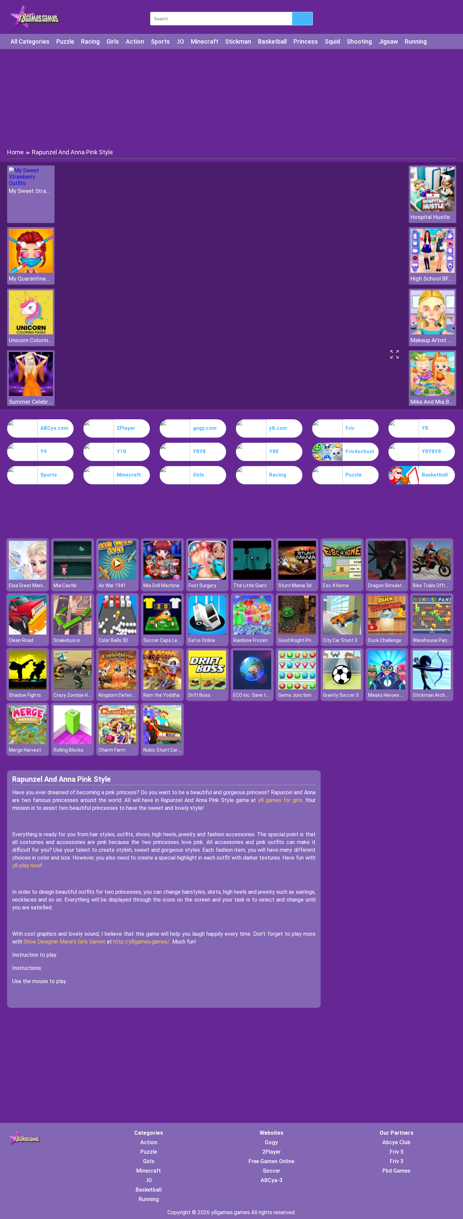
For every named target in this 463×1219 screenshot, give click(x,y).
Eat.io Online (201, 640)
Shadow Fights (25, 695)
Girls (112, 41)
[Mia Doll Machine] (162, 578)
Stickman (238, 41)
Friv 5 (396, 1152)
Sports (160, 41)
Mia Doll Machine (161, 585)
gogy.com (205, 428)
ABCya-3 (271, 1180)
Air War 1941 (112, 585)
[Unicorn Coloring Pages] (31, 332)
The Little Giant (250, 585)
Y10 (121, 451)
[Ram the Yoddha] (162, 687)
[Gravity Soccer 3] (342, 687)
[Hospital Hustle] (432, 209)
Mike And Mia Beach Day (432, 401)
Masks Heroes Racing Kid (395, 695)
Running (416, 41)
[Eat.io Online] (207, 632)
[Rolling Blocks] (73, 742)
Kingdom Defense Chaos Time (132, 695)
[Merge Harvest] (28, 742)
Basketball (272, 41)
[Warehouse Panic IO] (432, 632)
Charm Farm (112, 750)
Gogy (271, 1142)
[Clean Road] (28, 632)
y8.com (278, 428)
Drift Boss (199, 695)
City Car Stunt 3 (340, 640)
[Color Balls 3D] (118, 632)
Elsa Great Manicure (31, 585)
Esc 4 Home (336, 585)
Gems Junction (294, 695)
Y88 (274, 451)
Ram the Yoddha (161, 695)
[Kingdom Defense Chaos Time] (118, 687)
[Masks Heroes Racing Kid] (387, 687)
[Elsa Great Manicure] (28, 578)
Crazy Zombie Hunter (77, 695)
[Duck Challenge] (387, 632)
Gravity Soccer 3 (341, 695)
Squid (332, 41)
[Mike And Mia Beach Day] (432, 394)
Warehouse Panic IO (434, 640)
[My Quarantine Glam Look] (31, 271)
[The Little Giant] (252, 578)
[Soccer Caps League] (162, 632)
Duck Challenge (384, 640)
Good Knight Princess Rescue (310, 640)
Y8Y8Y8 (431, 451)
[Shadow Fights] (28, 687)
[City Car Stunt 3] (342, 632)
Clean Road (21, 640)
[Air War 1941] (118, 578)
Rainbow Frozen (250, 640)
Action (135, 41)
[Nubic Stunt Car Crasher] (162, 742)
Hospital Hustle (430, 217)
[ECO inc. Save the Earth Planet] (252, 687)
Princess (306, 41)
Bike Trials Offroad (433, 585)
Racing (90, 41)
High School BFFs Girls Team (432, 278)
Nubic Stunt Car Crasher (169, 750)
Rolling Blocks (68, 750)
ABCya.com (54, 428)
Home (15, 152)
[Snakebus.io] (73, 632)
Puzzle (65, 41)
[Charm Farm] (118, 742)
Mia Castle (65, 585)
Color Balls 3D (113, 640)
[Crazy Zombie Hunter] (73, 687)
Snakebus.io (67, 640)
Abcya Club (396, 1142)
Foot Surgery (202, 585)
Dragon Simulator (387, 585)
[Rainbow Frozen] (252, 632)
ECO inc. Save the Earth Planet (266, 695)
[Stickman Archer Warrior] (432, 687)
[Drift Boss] (207, 687)
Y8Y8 (199, 451)
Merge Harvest (25, 750)
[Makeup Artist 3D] (432, 332)
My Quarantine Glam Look (31, 278)
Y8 (425, 428)
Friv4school (359, 451)
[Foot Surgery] (207, 578)
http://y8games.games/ (141, 941)
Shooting (359, 41)
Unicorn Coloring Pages (31, 340)
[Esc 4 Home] (342, 578)
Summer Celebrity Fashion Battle (31, 401)
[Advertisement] (231, 98)
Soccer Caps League (165, 640)
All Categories (30, 41)
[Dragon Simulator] (387, 578)
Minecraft (204, 41)
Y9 (43, 451)
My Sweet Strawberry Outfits (31, 190)
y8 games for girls (280, 800)
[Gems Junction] (297, 687)
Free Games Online (271, 1161)
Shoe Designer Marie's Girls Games (64, 941)
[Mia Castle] (73, 578)
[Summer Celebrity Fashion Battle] (31, 394)
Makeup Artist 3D (432, 340)
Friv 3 (396, 1161)
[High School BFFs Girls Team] (432, 271)
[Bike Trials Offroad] (432, 578)
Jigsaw (388, 41)
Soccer (271, 1171)
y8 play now (26, 865)
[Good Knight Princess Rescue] (297, 632)
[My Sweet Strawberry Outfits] (31, 183)
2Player (126, 428)
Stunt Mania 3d (294, 585)
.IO (180, 41)
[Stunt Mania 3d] (297, 578)
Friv (350, 428)
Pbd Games (396, 1171)
